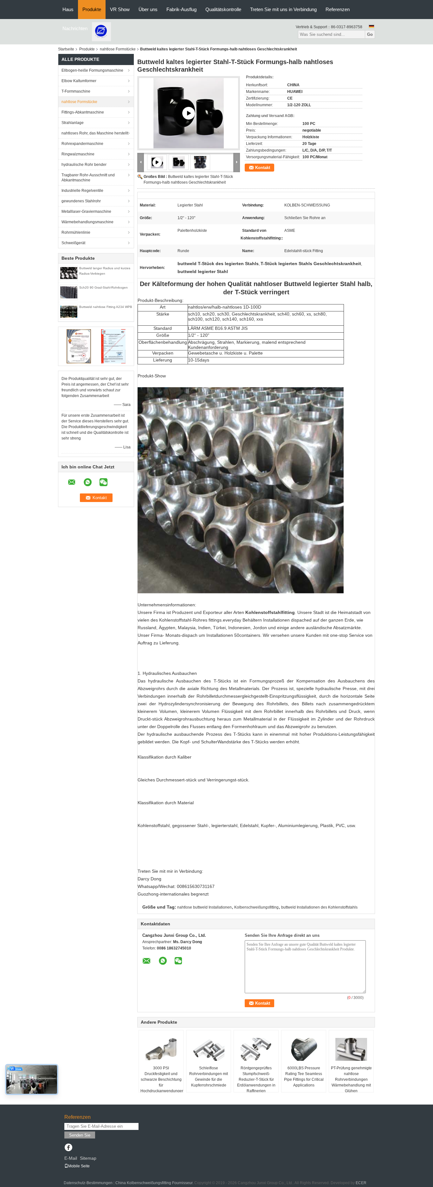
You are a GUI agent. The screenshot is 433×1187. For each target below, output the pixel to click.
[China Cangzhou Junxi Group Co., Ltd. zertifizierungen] (78, 346)
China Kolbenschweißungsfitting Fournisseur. (154, 1183)
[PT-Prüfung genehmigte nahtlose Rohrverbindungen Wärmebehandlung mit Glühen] (351, 1049)
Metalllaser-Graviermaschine (86, 211)
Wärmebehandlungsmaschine (87, 222)
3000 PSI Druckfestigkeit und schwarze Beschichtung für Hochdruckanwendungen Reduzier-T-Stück (161, 1082)
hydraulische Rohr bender (84, 164)
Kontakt (262, 167)
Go (370, 34)
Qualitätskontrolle (223, 9)
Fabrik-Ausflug (181, 9)
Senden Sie (79, 1135)
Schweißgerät (73, 243)
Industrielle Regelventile (82, 190)
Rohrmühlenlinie (75, 232)
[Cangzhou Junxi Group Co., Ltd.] (101, 31)
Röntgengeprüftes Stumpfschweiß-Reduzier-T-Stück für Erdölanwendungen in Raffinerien (256, 1079)
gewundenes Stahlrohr (81, 201)
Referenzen (338, 9)
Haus (68, 9)
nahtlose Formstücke (118, 49)
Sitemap (88, 1158)
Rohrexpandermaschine (82, 143)
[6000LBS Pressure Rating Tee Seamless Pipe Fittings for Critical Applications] (303, 1049)
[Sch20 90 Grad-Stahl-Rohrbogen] (68, 292)
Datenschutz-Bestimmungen (88, 1183)
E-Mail (70, 1158)
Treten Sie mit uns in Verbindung (283, 9)
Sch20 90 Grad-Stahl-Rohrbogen (103, 287)
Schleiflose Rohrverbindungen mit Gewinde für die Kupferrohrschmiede (208, 1076)
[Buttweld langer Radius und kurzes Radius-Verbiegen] (68, 273)
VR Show (120, 9)
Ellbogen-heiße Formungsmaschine (92, 70)
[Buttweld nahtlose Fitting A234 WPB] (68, 311)
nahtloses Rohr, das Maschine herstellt (94, 133)
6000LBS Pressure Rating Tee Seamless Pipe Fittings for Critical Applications (304, 1076)
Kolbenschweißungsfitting (256, 907)
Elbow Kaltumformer (78, 81)
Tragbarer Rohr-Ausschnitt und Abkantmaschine (88, 177)
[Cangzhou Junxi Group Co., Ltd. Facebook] (68, 1148)
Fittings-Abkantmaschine (82, 112)
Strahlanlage (72, 123)
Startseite (66, 49)
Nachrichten (74, 28)
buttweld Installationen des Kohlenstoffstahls (319, 907)
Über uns (148, 9)
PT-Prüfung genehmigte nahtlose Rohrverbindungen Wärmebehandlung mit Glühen (351, 1079)
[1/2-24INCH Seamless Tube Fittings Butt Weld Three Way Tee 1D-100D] (188, 113)
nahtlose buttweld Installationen (204, 907)
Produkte (91, 9)
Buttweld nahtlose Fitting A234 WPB (105, 307)
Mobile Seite (79, 1166)
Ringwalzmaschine (77, 154)
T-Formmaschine (75, 91)
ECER (361, 1183)
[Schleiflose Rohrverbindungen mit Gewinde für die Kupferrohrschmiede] (208, 1049)
